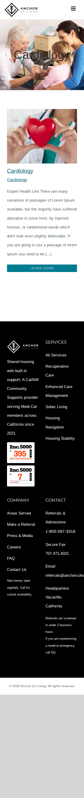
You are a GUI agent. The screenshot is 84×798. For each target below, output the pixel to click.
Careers (14, 547)
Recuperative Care (57, 370)
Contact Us (17, 569)
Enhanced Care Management (59, 391)
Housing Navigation (55, 422)
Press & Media (20, 535)
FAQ (11, 558)
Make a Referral (21, 524)
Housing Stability (60, 438)
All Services (56, 355)
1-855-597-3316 (60, 531)
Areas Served (19, 513)
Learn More (42, 268)
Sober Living (56, 407)
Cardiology (20, 171)
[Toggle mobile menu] (73, 8)
